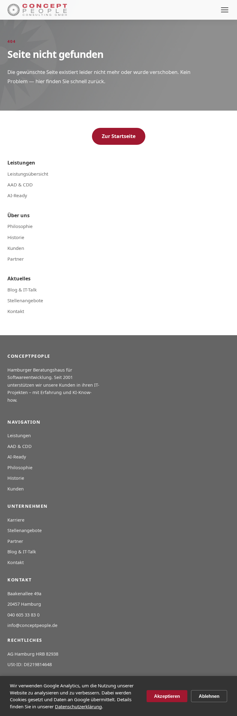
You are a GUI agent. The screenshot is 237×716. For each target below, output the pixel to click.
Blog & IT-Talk (22, 290)
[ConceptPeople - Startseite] (37, 10)
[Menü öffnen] (225, 10)
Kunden (15, 248)
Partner (15, 259)
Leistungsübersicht (27, 174)
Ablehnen (209, 696)
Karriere (15, 520)
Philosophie (20, 226)
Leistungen (19, 435)
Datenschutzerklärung (78, 706)
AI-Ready (17, 195)
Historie (15, 237)
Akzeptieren (167, 696)
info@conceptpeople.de (32, 625)
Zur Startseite (118, 136)
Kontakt (15, 311)
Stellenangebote (25, 300)
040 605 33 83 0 (23, 615)
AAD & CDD (20, 184)
